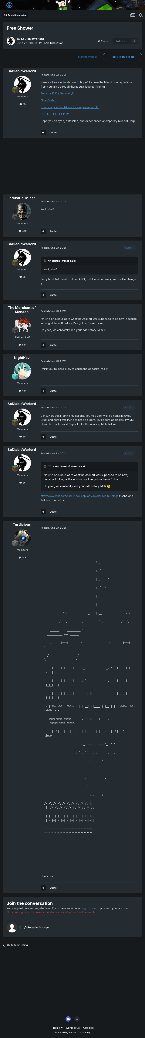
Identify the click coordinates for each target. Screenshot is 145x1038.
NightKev (22, 358)
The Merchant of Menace (22, 310)
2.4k (24, 230)
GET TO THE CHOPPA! (55, 114)
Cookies (88, 1027)
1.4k (23, 344)
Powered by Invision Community (72, 1032)
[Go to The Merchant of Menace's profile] (22, 325)
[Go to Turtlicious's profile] (22, 537)
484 (23, 390)
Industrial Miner (21, 198)
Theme (56, 1027)
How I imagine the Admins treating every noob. (70, 107)
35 (24, 104)
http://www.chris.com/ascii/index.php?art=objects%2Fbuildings (79, 495)
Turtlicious (22, 524)
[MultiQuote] (43, 132)
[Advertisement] (47, 168)
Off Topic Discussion (50, 43)
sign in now (89, 908)
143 (23, 557)
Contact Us (73, 1027)
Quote (53, 132)
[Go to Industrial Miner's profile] (22, 211)
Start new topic (87, 56)
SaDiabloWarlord (32, 38)
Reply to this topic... (39, 927)
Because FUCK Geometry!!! (57, 93)
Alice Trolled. (49, 100)
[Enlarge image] (109, 486)
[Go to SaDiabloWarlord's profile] (11, 41)
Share (103, 40)
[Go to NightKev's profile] (22, 370)
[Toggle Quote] (45, 260)
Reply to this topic (122, 56)
